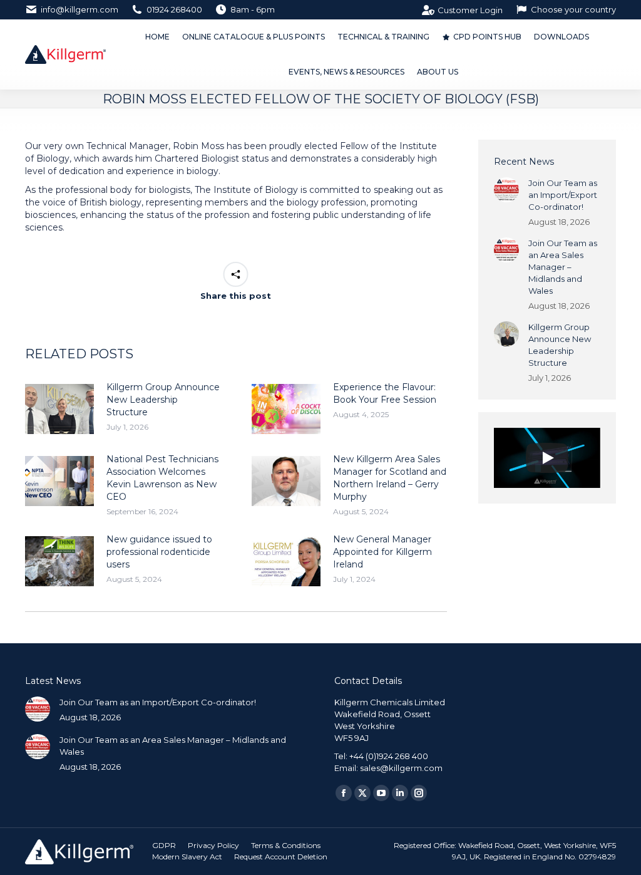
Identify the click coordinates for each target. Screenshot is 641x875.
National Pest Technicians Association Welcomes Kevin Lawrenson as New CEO (162, 477)
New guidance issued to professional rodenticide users (159, 552)
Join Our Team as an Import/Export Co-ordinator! (562, 195)
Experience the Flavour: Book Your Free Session (384, 393)
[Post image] (59, 409)
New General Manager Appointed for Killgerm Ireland (382, 552)
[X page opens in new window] (362, 793)
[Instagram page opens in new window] (419, 793)
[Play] (547, 458)
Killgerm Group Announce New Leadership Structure (163, 399)
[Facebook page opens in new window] (344, 793)
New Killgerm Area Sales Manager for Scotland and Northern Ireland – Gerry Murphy (389, 477)
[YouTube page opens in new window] (381, 793)
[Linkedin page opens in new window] (400, 793)
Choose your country (573, 9)
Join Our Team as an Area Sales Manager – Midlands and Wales (562, 267)
